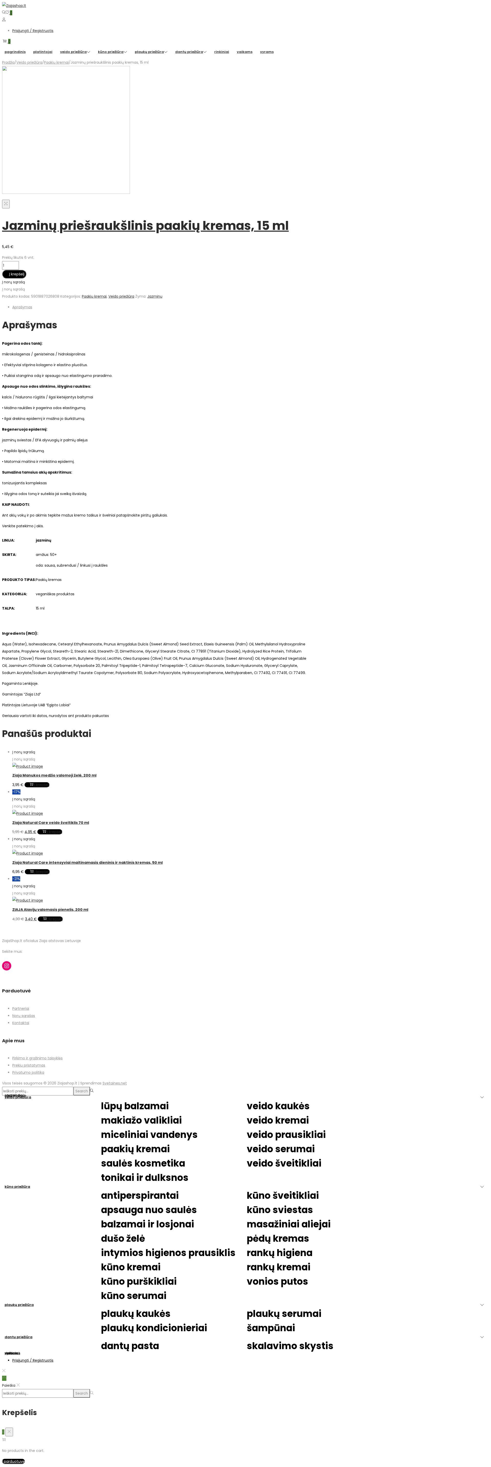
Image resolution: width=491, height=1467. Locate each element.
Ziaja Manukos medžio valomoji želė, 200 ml (54, 775)
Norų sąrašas (23, 1015)
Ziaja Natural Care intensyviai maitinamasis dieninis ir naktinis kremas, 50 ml (87, 862)
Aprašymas (22, 307)
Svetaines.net (115, 1083)
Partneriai (20, 1008)
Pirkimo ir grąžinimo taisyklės (37, 1058)
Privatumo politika (28, 1072)
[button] (13, 282)
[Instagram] (6, 965)
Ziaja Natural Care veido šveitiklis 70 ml (50, 822)
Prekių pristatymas (28, 1065)
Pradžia (8, 62)
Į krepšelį (16, 274)
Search (81, 1091)
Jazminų (154, 296)
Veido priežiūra (29, 62)
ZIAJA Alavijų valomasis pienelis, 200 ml (50, 909)
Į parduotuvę (13, 1461)
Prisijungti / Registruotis (32, 30)
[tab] (160, 307)
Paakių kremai (56, 62)
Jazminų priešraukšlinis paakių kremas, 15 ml (145, 225)
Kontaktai (20, 1022)
